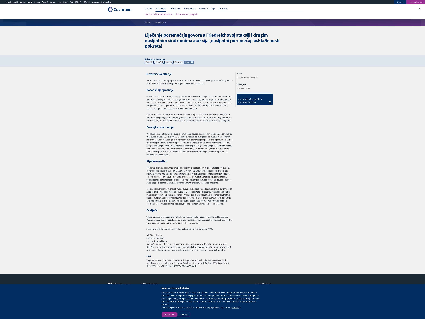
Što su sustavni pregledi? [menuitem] (187, 14)
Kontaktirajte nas (264, 284)
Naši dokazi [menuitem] (161, 8)
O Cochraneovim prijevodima (101, 2)
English (16, 2)
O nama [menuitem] (148, 8)
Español (22, 2)
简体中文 (87, 2)
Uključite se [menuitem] (175, 8)
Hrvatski (8, 2)
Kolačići (235, 307)
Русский (45, 2)
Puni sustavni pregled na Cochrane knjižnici (250, 100)
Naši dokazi (159, 22)
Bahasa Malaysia (63, 2)
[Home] (122, 9)
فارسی (30, 2)
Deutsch (52, 2)
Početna (148, 22)
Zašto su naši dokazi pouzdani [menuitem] (158, 14)
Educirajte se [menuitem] (190, 8)
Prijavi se (400, 2)
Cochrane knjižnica (416, 2)
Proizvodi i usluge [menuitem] (207, 8)
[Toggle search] (420, 9)
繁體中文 (78, 2)
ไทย (71, 2)
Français (37, 2)
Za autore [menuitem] (222, 8)
